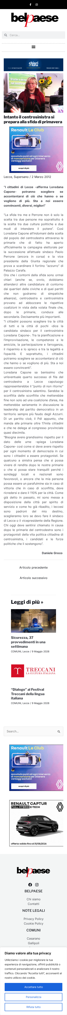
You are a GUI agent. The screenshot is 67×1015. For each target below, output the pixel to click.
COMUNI (16, 651)
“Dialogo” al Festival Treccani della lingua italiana (27, 693)
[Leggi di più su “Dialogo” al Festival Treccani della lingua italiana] (33, 672)
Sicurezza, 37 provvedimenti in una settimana (28, 641)
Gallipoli (33, 943)
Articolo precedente (33, 567)
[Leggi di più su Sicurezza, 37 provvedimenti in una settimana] (33, 620)
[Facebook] (30, 885)
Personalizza (33, 997)
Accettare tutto (33, 986)
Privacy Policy (34, 919)
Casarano (33, 938)
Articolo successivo (33, 578)
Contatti (33, 904)
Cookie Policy (33, 923)
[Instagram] (37, 885)
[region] (33, 981)
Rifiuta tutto (33, 1007)
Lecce (8, 177)
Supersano (21, 177)
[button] (34, 47)
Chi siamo (34, 899)
